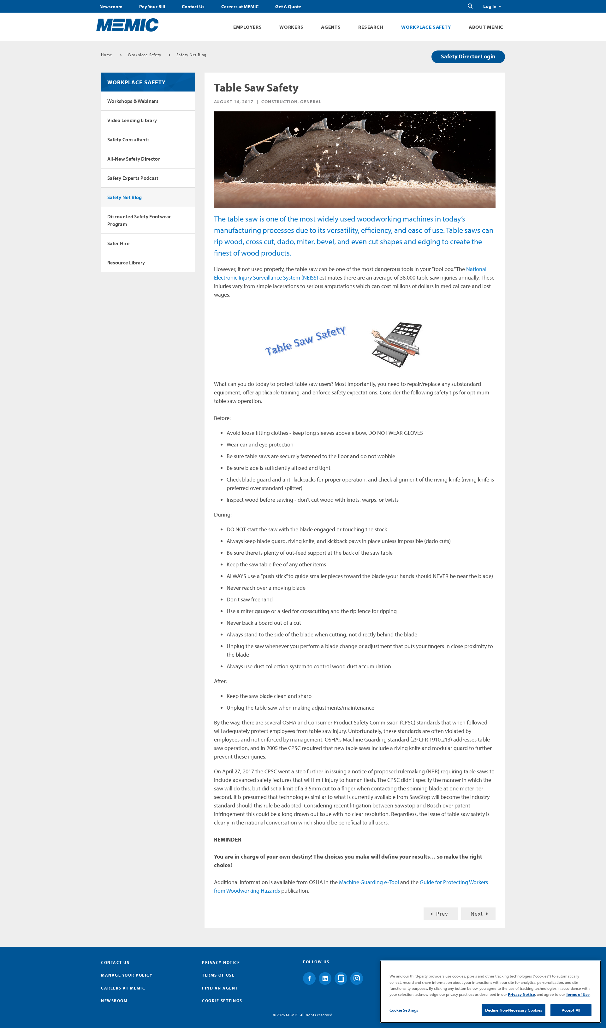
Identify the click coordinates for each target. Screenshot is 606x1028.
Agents (331, 27)
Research (370, 27)
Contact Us (193, 6)
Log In (489, 6)
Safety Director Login (468, 56)
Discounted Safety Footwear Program (139, 220)
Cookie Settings (403, 1010)
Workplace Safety (426, 27)
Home (106, 54)
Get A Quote (288, 6)
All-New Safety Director (133, 159)
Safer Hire (118, 243)
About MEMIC (486, 27)
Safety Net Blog (191, 54)
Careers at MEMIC (239, 6)
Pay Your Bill (152, 6)
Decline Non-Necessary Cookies (513, 1010)
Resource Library (126, 262)
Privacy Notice (221, 962)
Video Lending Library (132, 120)
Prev (442, 913)
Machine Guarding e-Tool (369, 882)
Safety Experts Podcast (133, 178)
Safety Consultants (128, 139)
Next (477, 913)
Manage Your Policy (126, 975)
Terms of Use (218, 975)
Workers (291, 27)
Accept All (571, 1010)
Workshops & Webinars (132, 101)
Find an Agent (220, 987)
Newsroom (110, 6)
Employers (247, 27)
